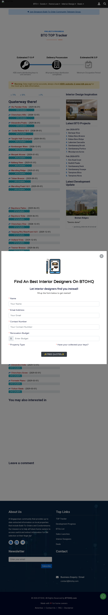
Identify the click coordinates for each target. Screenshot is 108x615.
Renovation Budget (19, 330)
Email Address (17, 307)
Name (13, 296)
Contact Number (18, 319)
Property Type (17, 342)
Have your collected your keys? (73, 342)
